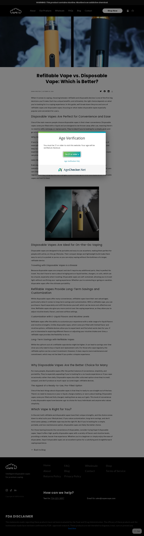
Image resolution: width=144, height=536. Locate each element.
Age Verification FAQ (72, 161)
